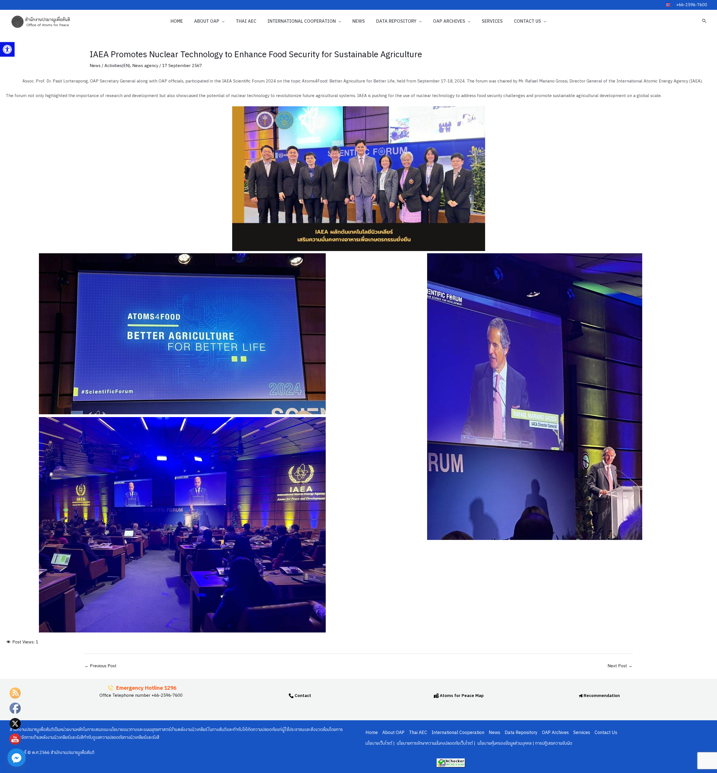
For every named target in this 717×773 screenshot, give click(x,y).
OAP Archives (449, 21)
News (358, 21)
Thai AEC (246, 21)
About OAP (206, 21)
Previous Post (101, 666)
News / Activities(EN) (110, 65)
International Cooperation (301, 21)
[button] (7, 49)
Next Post (619, 666)
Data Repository (396, 21)
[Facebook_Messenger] (16, 757)
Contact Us (527, 21)
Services (492, 21)
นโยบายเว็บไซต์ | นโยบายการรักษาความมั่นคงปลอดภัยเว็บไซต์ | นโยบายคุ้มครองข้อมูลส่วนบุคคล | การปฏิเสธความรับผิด (469, 743)
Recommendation (602, 695)
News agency (145, 65)
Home (177, 21)
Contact (302, 695)
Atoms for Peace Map (461, 695)
